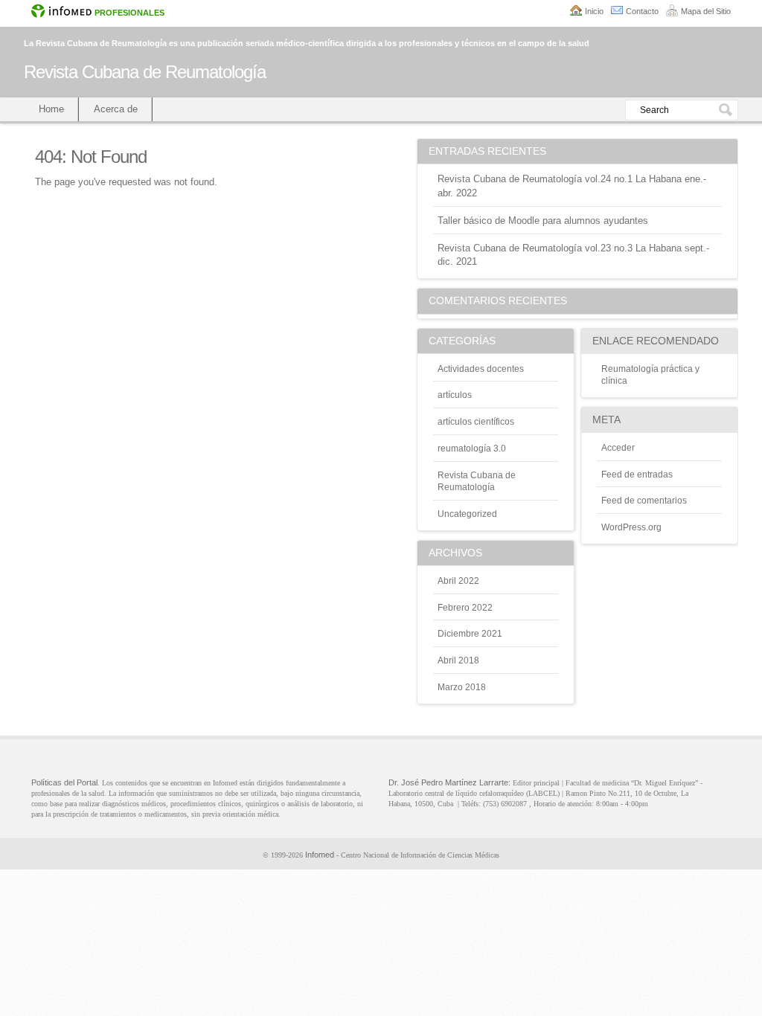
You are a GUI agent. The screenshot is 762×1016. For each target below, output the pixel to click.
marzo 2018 (462, 687)
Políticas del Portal (64, 782)
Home (51, 109)
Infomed (319, 854)
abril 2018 (458, 660)
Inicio (594, 11)
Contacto (642, 11)
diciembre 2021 (470, 633)
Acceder (618, 448)
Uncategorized (467, 514)
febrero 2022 (465, 607)
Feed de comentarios (644, 500)
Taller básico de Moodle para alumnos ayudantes (543, 220)
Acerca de (116, 109)
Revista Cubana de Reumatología (145, 72)
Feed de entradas (637, 474)
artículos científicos (476, 422)
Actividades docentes (481, 369)
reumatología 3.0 (472, 448)
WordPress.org (631, 527)
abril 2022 (458, 581)
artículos (455, 395)
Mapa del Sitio (706, 11)
